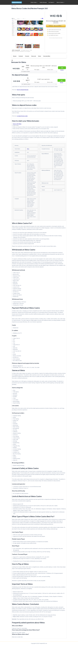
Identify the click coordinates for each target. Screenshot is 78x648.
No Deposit (51, 2)
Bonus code (33, 56)
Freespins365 (17, 50)
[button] (37, 2)
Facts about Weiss (46, 56)
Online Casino (34, 2)
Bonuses (14, 56)
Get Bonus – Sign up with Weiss (55, 25)
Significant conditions (25, 71)
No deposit (21, 56)
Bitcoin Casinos (60, 2)
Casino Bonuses (43, 2)
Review (39, 56)
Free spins (27, 56)
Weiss (28, 148)
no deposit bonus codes (22, 116)
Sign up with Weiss (17, 123)
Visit (62, 67)
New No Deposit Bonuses (22, 89)
